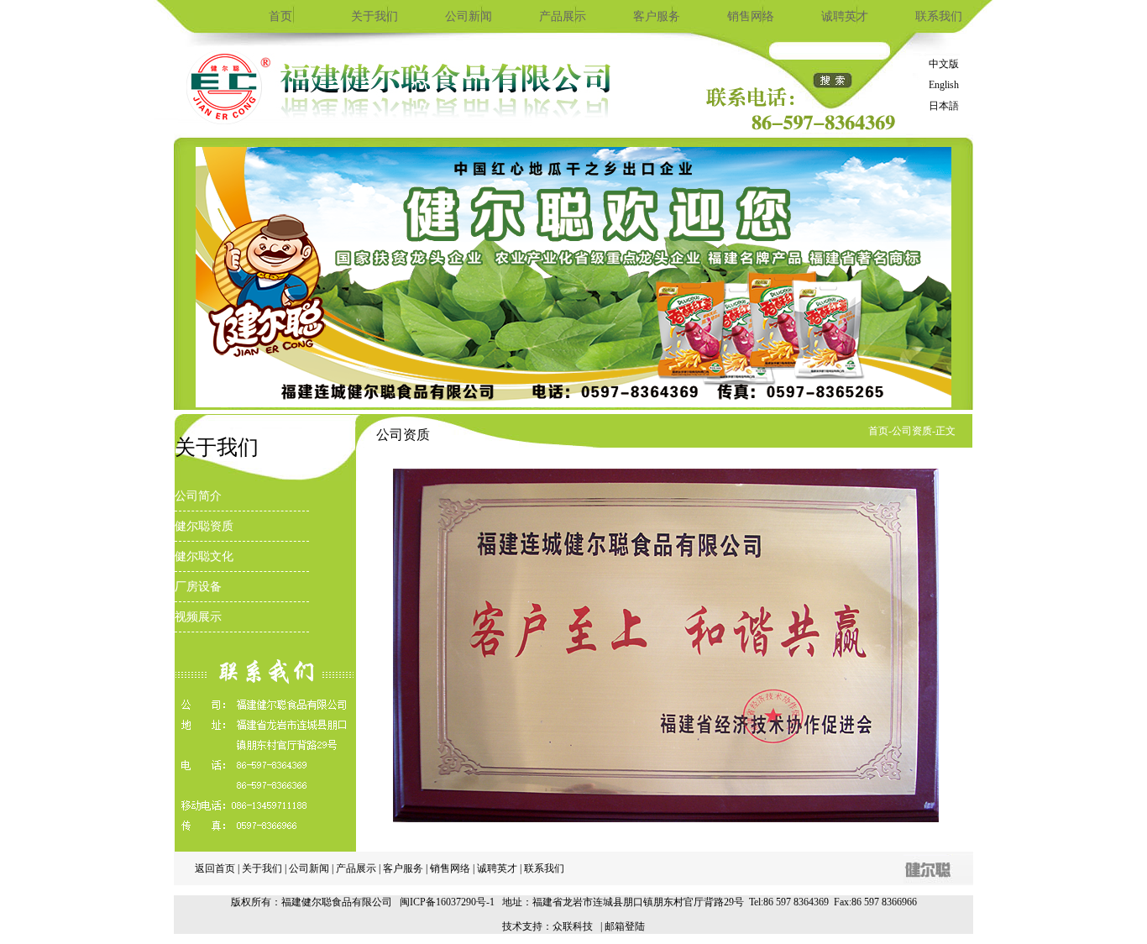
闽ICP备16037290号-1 (447, 902)
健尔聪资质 (204, 526)
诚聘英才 (844, 16)
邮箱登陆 (625, 926)
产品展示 (562, 16)
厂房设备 (198, 586)
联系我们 (938, 16)
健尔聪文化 (204, 556)
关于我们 (374, 16)
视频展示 (198, 617)
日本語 (944, 106)
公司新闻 (468, 16)
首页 (280, 16)
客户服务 (656, 16)
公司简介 (198, 496)
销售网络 (750, 16)
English (944, 85)
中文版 (944, 64)
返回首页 (215, 868)
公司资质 (912, 431)
